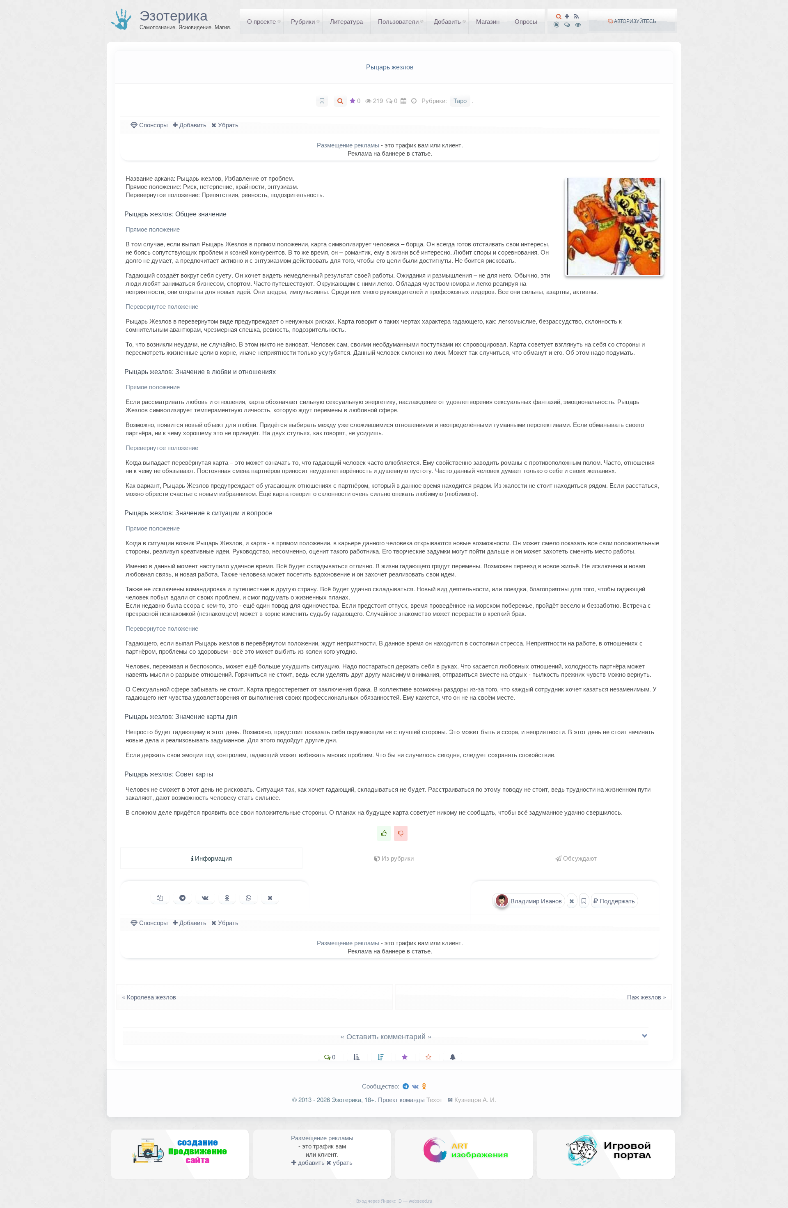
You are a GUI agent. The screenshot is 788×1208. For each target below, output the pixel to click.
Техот (434, 1099)
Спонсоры (152, 124)
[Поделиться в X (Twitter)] (270, 897)
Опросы (526, 21)
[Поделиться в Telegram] (182, 897)
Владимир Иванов (535, 900)
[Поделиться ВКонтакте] (205, 897)
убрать (342, 1162)
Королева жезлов (146, 996)
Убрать (227, 124)
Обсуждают (579, 858)
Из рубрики (397, 858)
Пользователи (398, 21)
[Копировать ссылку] (160, 897)
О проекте (261, 21)
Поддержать (616, 900)
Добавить (447, 21)
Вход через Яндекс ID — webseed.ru (394, 1200)
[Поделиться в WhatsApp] (248, 897)
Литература (346, 21)
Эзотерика (174, 15)
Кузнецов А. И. (475, 1099)
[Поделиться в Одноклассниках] (227, 897)
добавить (310, 1162)
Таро (460, 100)
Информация (212, 858)
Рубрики (303, 21)
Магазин (487, 21)
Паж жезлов (649, 996)
